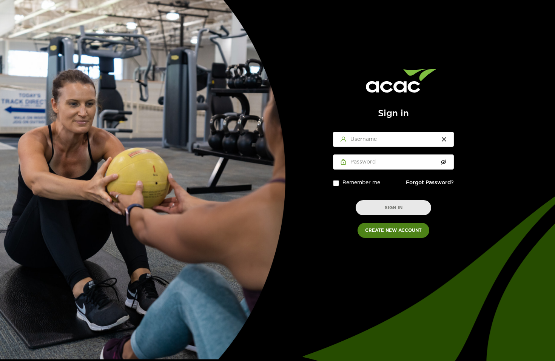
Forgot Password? (430, 182)
